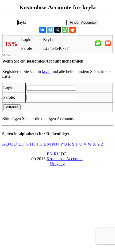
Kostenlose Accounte (64, 158)
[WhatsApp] (65, 30)
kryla (46, 71)
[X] (57, 30)
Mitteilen (11, 107)
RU (57, 154)
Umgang (57, 163)
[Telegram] (50, 30)
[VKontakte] (42, 30)
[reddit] (72, 30)
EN (50, 154)
